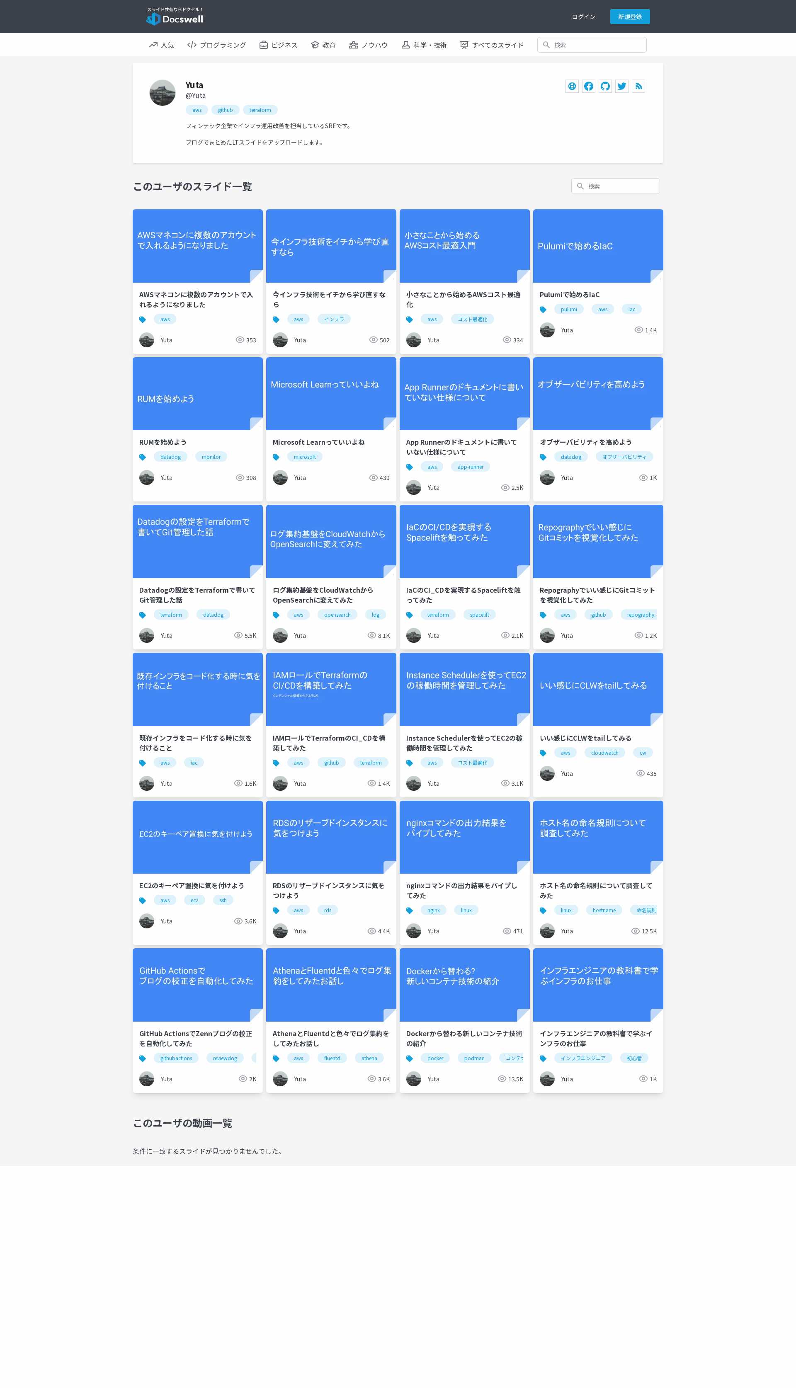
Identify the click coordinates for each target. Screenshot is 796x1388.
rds (327, 909)
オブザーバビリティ (624, 456)
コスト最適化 (473, 318)
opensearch (337, 614)
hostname (604, 909)
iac (632, 308)
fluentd (332, 1057)
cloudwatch (605, 752)
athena (369, 1057)
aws (196, 109)
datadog (170, 456)
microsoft (305, 456)
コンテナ (516, 1057)
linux (466, 909)
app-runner (470, 466)
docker (435, 1057)
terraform (260, 109)
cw (643, 752)
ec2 (195, 900)
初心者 (634, 1057)
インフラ (334, 318)
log (375, 614)
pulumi (569, 308)
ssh (223, 900)
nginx (433, 909)
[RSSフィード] (638, 86)
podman (474, 1057)
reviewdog (225, 1057)
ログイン (583, 16)
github (225, 109)
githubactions (176, 1057)
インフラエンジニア (583, 1057)
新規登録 (630, 16)
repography (640, 614)
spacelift (479, 614)
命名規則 (647, 909)
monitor (211, 456)
